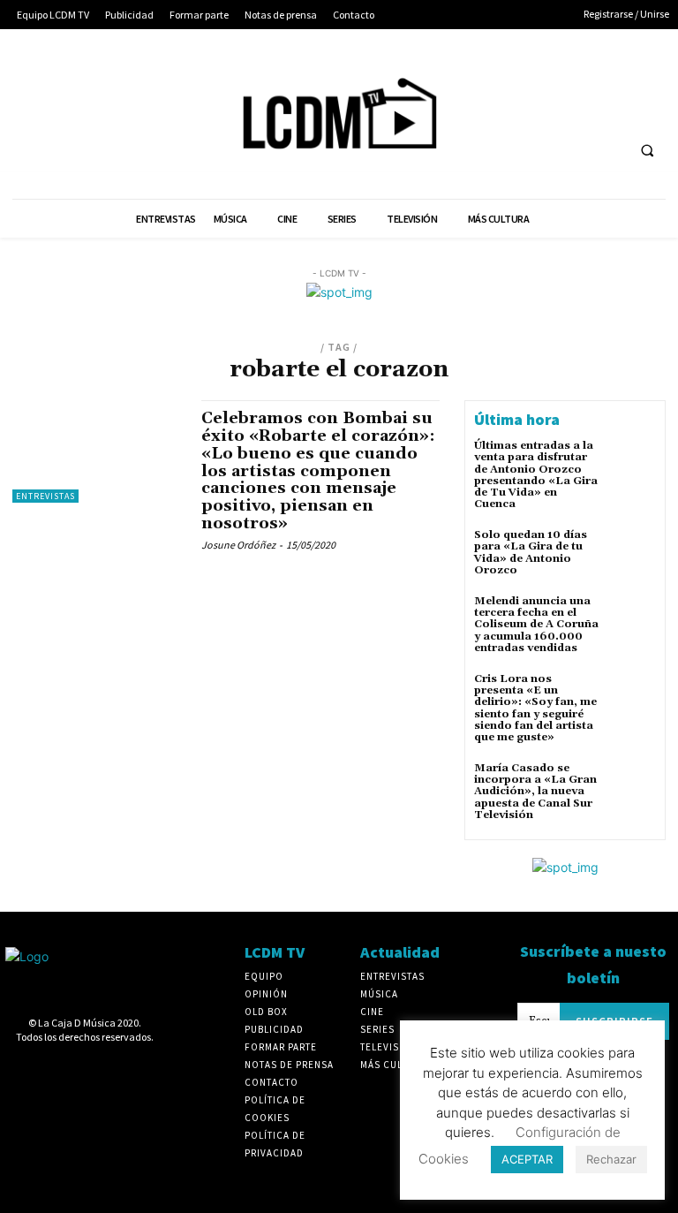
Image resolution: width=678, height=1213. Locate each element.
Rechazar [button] (611, 1159)
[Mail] (572, 78)
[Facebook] (473, 78)
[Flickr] (505, 78)
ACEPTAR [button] (527, 1159)
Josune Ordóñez (238, 544)
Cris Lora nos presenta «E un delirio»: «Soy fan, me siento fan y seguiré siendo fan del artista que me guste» (535, 708)
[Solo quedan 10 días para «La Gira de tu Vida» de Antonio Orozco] (632, 553)
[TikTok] (604, 78)
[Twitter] (637, 78)
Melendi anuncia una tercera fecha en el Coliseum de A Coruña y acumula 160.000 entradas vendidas (536, 625)
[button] (647, 151)
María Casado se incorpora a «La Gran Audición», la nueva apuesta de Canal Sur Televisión (535, 792)
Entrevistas (45, 496)
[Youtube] (473, 111)
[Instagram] (538, 78)
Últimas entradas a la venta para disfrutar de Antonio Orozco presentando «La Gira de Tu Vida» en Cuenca (536, 475)
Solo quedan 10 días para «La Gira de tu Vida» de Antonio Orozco (530, 552)
